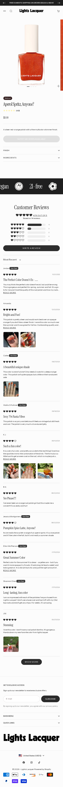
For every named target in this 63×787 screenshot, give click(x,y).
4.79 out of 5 (40, 215)
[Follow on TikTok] (39, 762)
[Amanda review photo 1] (11, 339)
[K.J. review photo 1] (11, 471)
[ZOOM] (58, 86)
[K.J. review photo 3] (45, 471)
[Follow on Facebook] (23, 762)
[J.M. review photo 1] (11, 644)
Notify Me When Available (31, 139)
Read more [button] (9, 292)
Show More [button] (31, 662)
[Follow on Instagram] (31, 762)
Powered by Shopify (42, 769)
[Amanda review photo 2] (28, 339)
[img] (9, 274)
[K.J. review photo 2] (28, 471)
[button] (18, 225)
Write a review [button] (31, 248)
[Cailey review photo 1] (11, 389)
